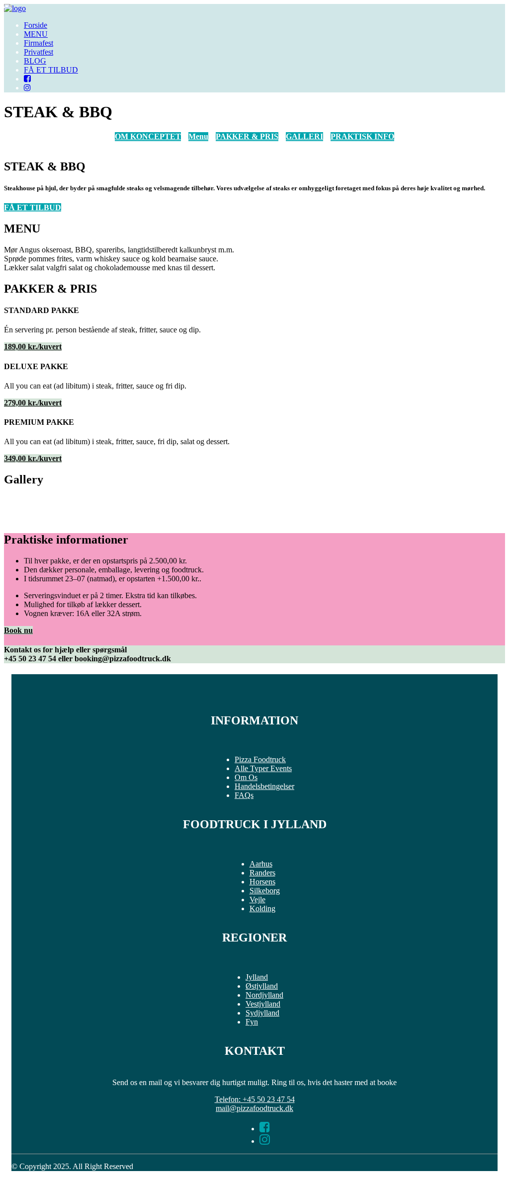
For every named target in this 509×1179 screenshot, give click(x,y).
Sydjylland (262, 1013)
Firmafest (38, 43)
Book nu (18, 630)
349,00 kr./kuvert (33, 458)
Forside (35, 25)
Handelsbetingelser (264, 786)
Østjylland (262, 986)
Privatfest (38, 52)
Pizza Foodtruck (260, 759)
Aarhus (261, 864)
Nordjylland (264, 995)
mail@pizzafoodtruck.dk (254, 1108)
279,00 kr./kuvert (33, 402)
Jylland (257, 977)
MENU (36, 34)
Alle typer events (263, 768)
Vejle (257, 899)
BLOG (35, 61)
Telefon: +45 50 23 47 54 (255, 1099)
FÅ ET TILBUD (51, 70)
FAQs (244, 795)
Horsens (262, 881)
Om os (246, 777)
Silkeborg (265, 890)
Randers (262, 872)
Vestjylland (263, 1004)
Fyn (252, 1022)
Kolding (262, 908)
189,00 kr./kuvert (33, 346)
